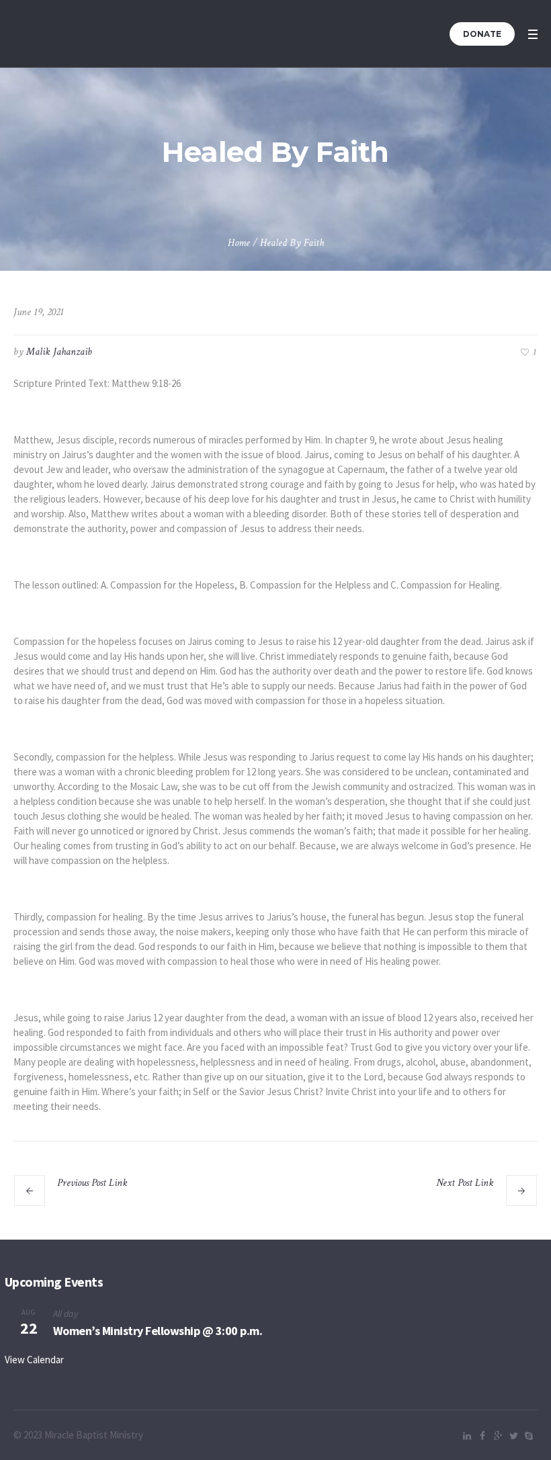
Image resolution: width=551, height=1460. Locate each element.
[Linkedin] (467, 1436)
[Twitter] (513, 1436)
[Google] (498, 1436)
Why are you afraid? (115, 1198)
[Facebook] (482, 1436)
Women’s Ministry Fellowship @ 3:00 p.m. (158, 1330)
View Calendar (34, 1359)
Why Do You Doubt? (436, 1198)
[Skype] (529, 1436)
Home (239, 243)
